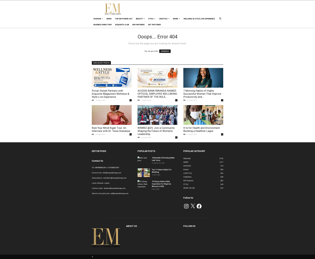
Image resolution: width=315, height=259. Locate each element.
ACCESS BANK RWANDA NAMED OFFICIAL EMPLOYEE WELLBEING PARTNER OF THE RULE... (157, 93)
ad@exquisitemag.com (119, 193)
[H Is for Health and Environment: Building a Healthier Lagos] (203, 115)
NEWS (109, 18)
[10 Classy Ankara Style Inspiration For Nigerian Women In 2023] (144, 184)
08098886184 (100, 168)
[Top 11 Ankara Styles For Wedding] (144, 172)
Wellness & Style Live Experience (199, 18)
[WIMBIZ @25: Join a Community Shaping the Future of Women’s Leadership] (157, 115)
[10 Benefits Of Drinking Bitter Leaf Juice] (144, 161)
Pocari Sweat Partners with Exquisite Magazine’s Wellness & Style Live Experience (110, 93)
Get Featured (154, 24)
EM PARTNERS (138, 24)
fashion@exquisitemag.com (115, 188)
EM (93, 100)
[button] (220, 19)
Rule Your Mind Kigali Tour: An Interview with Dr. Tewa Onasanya (111, 129)
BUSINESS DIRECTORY (103, 24)
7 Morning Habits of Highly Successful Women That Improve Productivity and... (202, 93)
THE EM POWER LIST (124, 18)
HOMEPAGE (165, 51)
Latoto (106, 183)
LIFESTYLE (163, 18)
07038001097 (113, 168)
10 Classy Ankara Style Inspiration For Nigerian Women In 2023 (161, 183)
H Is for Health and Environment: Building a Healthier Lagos (201, 129)
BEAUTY (139, 18)
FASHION (97, 18)
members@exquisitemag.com (114, 178)
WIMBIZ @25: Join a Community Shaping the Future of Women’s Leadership (156, 131)
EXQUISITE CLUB (122, 24)
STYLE (150, 18)
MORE (175, 18)
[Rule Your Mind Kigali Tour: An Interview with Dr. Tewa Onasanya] (112, 115)
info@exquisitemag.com (111, 173)
